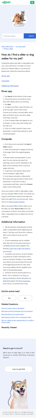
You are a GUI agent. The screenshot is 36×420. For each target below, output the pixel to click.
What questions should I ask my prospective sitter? (16, 317)
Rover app (5, 76)
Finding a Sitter (8, 49)
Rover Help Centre (7, 46)
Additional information (10, 85)
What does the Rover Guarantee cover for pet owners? (17, 311)
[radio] (9, 298)
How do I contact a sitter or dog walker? (12, 308)
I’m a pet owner (20, 46)
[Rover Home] (6, 2)
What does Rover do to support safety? (12, 314)
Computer (5, 81)
